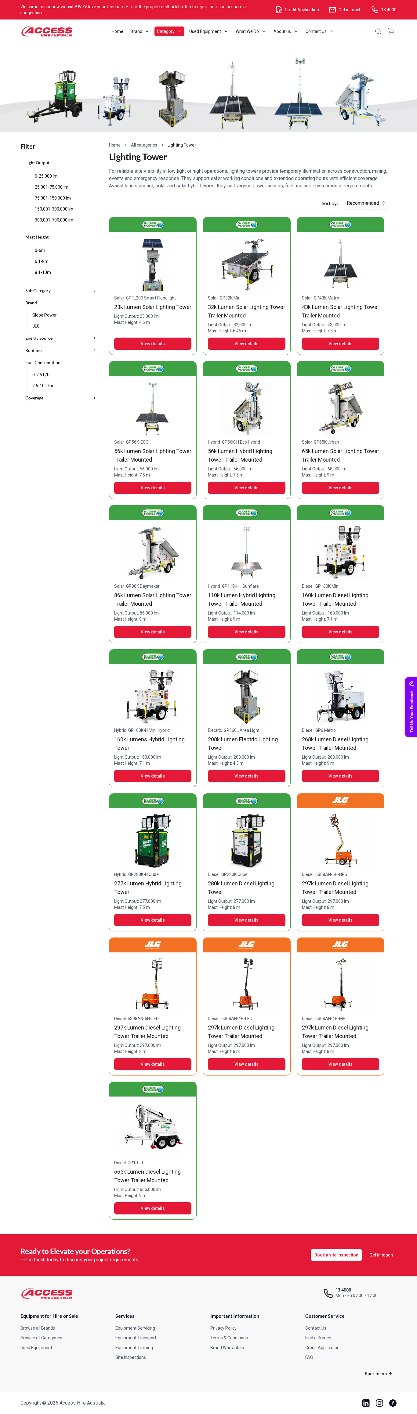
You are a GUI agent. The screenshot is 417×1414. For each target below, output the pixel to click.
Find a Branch (318, 1337)
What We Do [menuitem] (247, 31)
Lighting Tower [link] (182, 145)
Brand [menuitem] (136, 31)
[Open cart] (391, 31)
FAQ (309, 1357)
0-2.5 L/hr (41, 374)
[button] (61, 291)
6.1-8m (42, 261)
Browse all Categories (41, 1337)
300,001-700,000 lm (54, 220)
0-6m (40, 250)
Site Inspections (130, 1357)
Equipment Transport (135, 1337)
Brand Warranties (227, 1347)
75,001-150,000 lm (53, 198)
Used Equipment (36, 1347)
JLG (36, 326)
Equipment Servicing (135, 1328)
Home (115, 145)
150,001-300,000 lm (54, 209)
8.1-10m (43, 272)
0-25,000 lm (46, 176)
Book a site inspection (336, 1255)
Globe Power (44, 315)
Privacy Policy (223, 1328)
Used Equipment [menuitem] (205, 31)
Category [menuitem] (166, 31)
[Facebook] (393, 1403)
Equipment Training (134, 1347)
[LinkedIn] (366, 1403)
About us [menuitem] (282, 31)
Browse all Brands (37, 1328)
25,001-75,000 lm (51, 187)
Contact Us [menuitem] (316, 31)
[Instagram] (379, 1403)
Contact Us (315, 1328)
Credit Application (322, 1347)
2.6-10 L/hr (42, 385)
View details (153, 343)
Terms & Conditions (229, 1337)
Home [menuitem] (117, 31)
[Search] (378, 31)
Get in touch (381, 1255)
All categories (144, 145)
